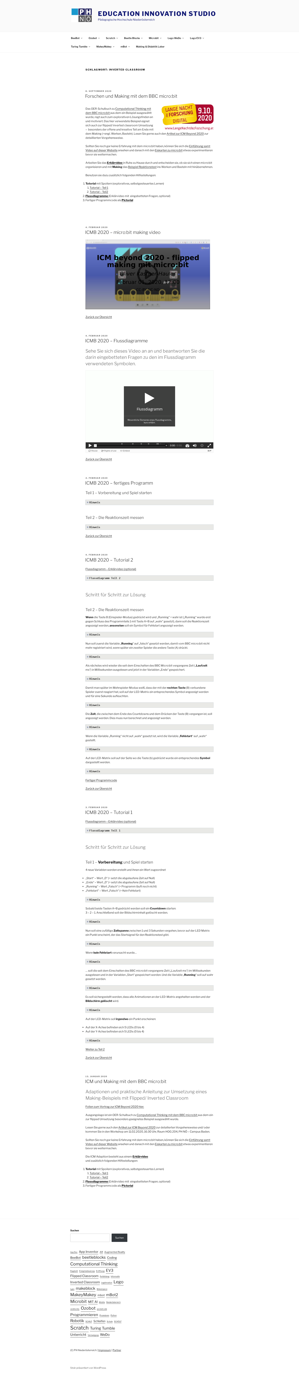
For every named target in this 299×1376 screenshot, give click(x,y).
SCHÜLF (117, 1321)
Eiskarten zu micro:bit (169, 150)
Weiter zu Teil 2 (95, 1049)
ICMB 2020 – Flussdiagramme (116, 340)
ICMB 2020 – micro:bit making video (123, 232)
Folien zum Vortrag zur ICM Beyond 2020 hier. (114, 1106)
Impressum (104, 1350)
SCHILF (88, 1321)
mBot (124, 46)
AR (101, 1252)
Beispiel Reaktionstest (142, 167)
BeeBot (75, 38)
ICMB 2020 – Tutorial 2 (109, 560)
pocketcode (102, 1309)
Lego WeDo (174, 38)
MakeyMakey (104, 46)
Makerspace (102, 1289)
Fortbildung (104, 1276)
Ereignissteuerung (87, 1271)
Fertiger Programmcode (101, 780)
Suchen (74, 1230)
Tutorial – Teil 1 (99, 187)
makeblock (85, 1288)
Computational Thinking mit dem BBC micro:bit (167, 1115)
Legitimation (106, 1283)
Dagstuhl (74, 1271)
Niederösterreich (113, 1302)
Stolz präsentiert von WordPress (88, 1367)
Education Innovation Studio (157, 13)
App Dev (74, 1252)
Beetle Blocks (132, 38)
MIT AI (93, 1302)
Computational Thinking (94, 1264)
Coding (112, 1257)
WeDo (105, 1335)
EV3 (109, 1270)
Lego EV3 (195, 38)
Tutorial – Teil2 (99, 192)
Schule (110, 1321)
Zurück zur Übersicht (98, 317)
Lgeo (72, 1289)
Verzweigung (93, 1335)
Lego (119, 1281)
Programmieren (84, 1314)
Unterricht (78, 1335)
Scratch (110, 38)
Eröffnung (100, 1271)
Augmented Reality (114, 1252)
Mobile (102, 1302)
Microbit (154, 38)
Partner (117, 1350)
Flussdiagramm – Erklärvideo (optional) (110, 569)
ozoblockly (74, 1309)
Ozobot (93, 38)
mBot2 (112, 1294)
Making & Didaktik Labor (150, 46)
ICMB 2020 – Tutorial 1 (109, 812)
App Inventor (88, 1252)
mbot (101, 1295)
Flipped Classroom (84, 1276)
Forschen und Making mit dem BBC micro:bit (131, 96)
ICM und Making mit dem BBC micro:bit (125, 1081)
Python (114, 1315)
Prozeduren (104, 1315)
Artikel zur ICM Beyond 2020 (185, 133)
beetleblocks (94, 1257)
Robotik (77, 1320)
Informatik (115, 1276)
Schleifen (99, 1321)
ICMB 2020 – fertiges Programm (119, 483)
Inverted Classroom (85, 1282)
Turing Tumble (79, 46)
